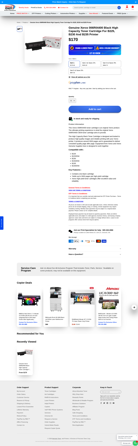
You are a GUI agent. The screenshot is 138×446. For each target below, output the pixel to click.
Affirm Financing (22, 422)
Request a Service (51, 419)
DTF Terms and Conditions (81, 419)
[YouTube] (113, 403)
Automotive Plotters (67, 13)
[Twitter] (104, 403)
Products (25, 22)
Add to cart (95, 109)
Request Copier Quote (52, 428)
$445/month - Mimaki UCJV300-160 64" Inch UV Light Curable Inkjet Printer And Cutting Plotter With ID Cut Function (108, 306)
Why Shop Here (77, 394)
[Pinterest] (107, 403)
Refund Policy (21, 416)
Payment (20, 413)
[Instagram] (110, 403)
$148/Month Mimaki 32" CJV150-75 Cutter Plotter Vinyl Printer (82, 306)
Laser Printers (49, 400)
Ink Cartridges (49, 394)
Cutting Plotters (50, 13)
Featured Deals (107, 13)
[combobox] (96, 8)
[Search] (119, 7)
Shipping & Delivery (23, 403)
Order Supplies (50, 422)
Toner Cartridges (50, 391)
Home (12, 13)
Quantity (71, 96)
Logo (10, 7)
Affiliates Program (78, 406)
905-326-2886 (51, 7)
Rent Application (78, 425)
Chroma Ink (49, 416)
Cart (133, 7)
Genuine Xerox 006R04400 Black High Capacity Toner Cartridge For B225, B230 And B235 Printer (25, 360)
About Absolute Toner (79, 391)
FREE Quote (121, 13)
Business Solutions (79, 403)
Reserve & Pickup (23, 400)
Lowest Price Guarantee (25, 406)
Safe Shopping (77, 413)
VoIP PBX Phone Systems (54, 410)
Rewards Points (77, 397)
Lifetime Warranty (23, 410)
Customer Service (23, 397)
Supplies (82, 13)
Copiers (47, 406)
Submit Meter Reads (52, 425)
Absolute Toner (56, 438)
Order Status (21, 394)
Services (48, 413)
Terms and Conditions (79, 416)
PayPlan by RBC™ (23, 419)
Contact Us (64, 7)
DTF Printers (36, 13)
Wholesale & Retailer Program (82, 400)
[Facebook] (101, 403)
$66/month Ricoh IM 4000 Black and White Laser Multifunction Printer (55, 306)
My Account (21, 391)
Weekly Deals (24, 7)
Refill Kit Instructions (51, 397)
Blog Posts (76, 410)
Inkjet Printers (49, 403)
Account (127, 7)
